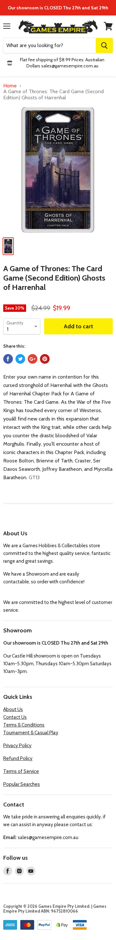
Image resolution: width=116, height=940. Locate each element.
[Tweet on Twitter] (20, 359)
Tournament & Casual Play (30, 733)
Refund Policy (18, 758)
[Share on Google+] (32, 359)
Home (10, 86)
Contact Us (15, 717)
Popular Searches (21, 784)
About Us (13, 709)
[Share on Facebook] (8, 359)
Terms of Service (21, 771)
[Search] (104, 45)
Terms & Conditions (23, 725)
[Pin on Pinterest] (45, 359)
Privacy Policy (17, 745)
